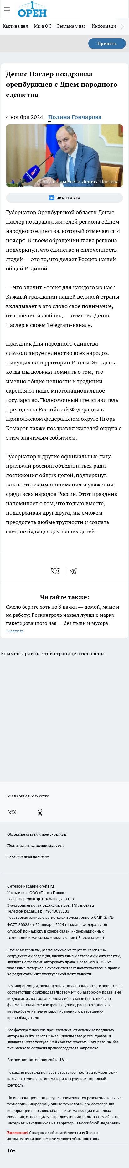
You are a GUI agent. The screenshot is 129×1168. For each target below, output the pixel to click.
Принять (107, 43)
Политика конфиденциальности (35, 845)
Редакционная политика (28, 856)
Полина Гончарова (74, 117)
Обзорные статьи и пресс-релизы (36, 834)
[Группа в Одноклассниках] (40, 812)
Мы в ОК (42, 26)
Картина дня (15, 26)
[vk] (55, 570)
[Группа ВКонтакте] (64, 198)
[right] (122, 26)
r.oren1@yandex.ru (77, 905)
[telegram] (75, 570)
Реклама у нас (71, 26)
